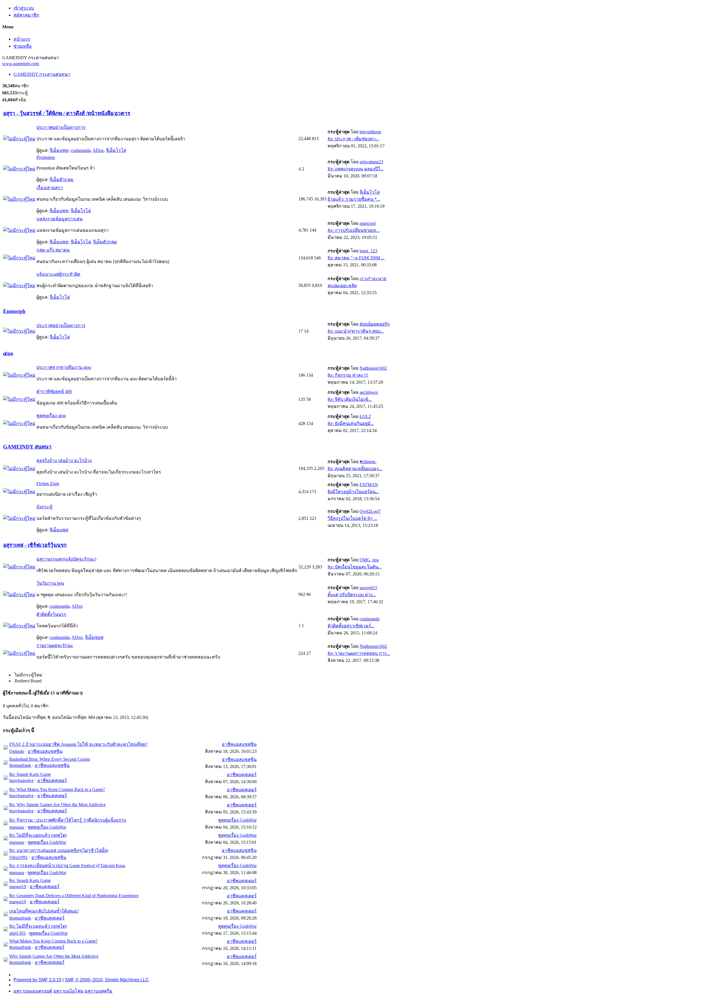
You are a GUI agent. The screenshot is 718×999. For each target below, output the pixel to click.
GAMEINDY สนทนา (27, 447)
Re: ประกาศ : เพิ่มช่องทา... (353, 138)
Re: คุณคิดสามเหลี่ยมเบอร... (355, 468)
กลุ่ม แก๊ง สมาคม (53, 250)
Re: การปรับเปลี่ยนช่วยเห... (353, 230)
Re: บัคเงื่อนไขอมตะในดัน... (354, 566)
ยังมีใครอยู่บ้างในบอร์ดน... (353, 491)
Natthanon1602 (373, 368)
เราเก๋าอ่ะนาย (373, 278)
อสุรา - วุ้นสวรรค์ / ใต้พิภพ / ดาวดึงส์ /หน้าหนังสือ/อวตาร (66, 113)
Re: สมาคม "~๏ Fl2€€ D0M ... (356, 257)
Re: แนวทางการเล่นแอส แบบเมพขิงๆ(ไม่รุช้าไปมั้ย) (58, 850)
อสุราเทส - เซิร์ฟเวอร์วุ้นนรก (34, 545)
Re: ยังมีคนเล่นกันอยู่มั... (351, 423)
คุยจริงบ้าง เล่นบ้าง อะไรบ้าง (64, 460)
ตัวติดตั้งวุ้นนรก (51, 614)
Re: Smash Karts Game (30, 774)
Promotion (45, 157)
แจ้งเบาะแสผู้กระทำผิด (58, 274)
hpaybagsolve (21, 780)
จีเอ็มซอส (94, 637)
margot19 (17, 886)
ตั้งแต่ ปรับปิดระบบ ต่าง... (352, 594)
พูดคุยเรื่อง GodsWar (47, 827)
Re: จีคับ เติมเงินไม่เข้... (350, 399)
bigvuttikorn (370, 131)
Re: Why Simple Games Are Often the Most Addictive (57, 804)
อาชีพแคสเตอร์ (52, 780)
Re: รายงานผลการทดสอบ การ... (359, 653)
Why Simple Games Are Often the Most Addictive (53, 956)
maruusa (16, 827)
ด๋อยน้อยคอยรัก (375, 324)
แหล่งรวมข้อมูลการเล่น (59, 218)
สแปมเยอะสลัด (342, 285)
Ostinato (16, 751)
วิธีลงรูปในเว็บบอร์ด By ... (352, 518)
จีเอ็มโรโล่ (116, 150)
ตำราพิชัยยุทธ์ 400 (54, 391)
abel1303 (17, 933)
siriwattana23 (371, 161)
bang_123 (368, 250)
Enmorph (14, 311)
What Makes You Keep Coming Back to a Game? (53, 941)
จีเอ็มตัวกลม (61, 179)
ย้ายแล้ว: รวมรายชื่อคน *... (354, 199)
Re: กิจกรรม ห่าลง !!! (348, 375)
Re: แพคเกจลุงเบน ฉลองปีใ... (355, 168)
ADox (98, 150)
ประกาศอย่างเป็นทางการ (61, 127)
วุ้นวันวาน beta (50, 583)
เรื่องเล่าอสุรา (49, 187)
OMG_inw (369, 559)
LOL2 (365, 416)
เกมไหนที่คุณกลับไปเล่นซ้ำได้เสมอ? (44, 911)
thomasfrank (20, 765)
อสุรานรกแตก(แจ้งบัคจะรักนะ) (66, 559)
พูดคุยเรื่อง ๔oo (51, 415)
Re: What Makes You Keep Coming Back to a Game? (57, 789)
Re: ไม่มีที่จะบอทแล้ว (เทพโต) (38, 835)
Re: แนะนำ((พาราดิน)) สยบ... (356, 331)
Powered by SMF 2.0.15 (37, 979)
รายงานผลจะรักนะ (54, 645)
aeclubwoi (369, 392)
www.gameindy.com (20, 63)
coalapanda (81, 150)
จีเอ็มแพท (59, 150)
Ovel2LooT (370, 511)
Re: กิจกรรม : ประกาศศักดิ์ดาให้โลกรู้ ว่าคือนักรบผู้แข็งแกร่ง (67, 820)
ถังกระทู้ (44, 506)
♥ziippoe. (368, 461)
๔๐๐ (8, 353)
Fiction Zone (47, 483)
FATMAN (369, 484)
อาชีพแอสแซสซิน (45, 751)
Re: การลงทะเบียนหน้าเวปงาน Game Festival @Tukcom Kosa (67, 865)
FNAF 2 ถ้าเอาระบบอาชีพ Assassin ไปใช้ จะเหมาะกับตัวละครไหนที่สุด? (78, 744)
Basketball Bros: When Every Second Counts (49, 759)
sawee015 (368, 587)
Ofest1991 (18, 857)
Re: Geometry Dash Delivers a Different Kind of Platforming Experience (74, 895)
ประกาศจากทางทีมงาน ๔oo (63, 367)
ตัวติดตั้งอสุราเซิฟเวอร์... (351, 625)
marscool (368, 223)
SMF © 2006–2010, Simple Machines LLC (107, 979)
